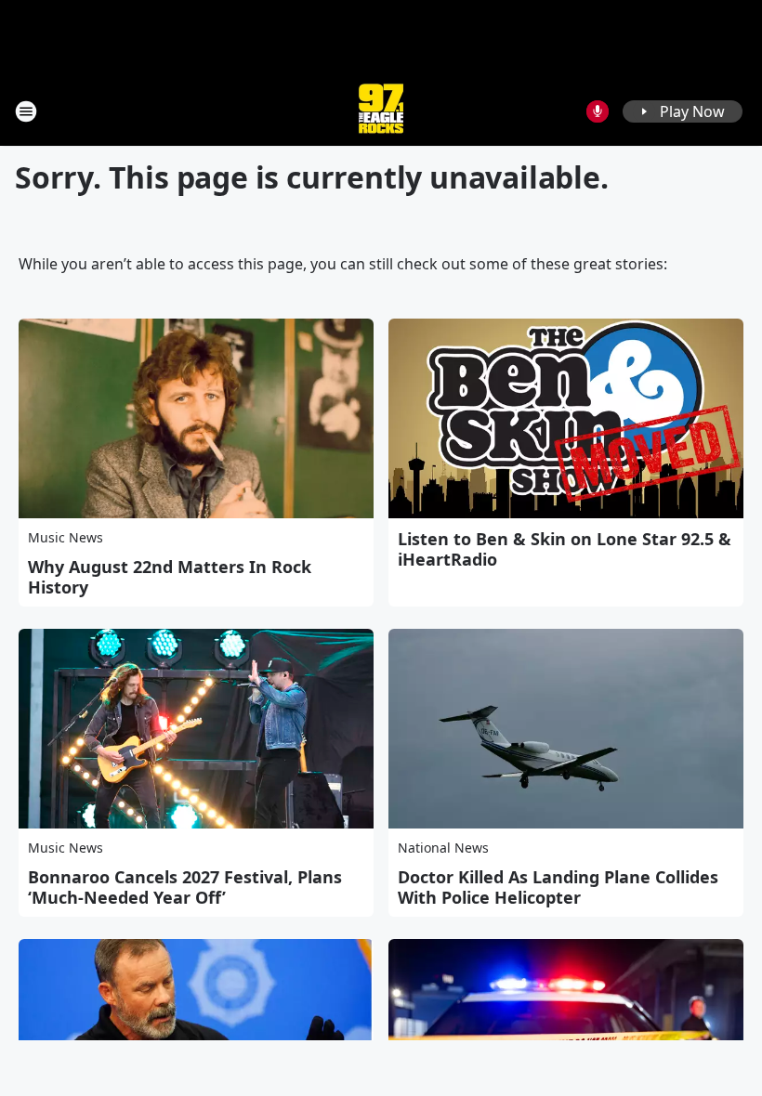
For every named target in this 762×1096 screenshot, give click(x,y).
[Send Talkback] (597, 111)
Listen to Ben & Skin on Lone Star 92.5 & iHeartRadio (564, 548)
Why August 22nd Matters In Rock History (169, 576)
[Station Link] (381, 111)
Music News (65, 537)
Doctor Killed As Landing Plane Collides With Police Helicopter (558, 887)
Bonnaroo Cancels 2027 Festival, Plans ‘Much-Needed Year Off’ (185, 887)
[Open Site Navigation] (26, 111)
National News (443, 847)
